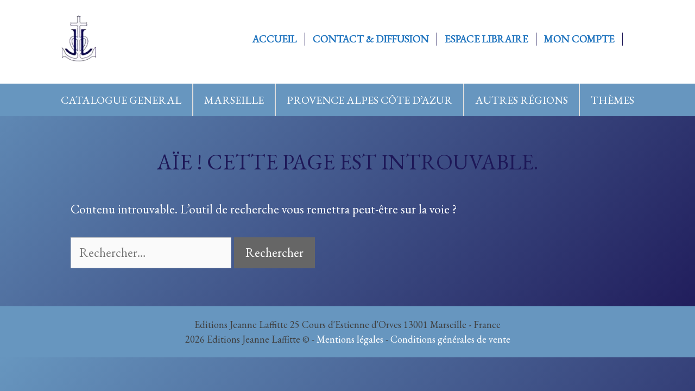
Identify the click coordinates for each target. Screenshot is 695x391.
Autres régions (521, 100)
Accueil (274, 39)
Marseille (234, 100)
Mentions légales (350, 339)
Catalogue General (121, 100)
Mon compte (579, 39)
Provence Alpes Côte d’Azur (369, 100)
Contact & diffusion (371, 39)
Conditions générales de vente (450, 339)
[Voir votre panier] (634, 39)
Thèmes (612, 100)
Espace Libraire (486, 39)
